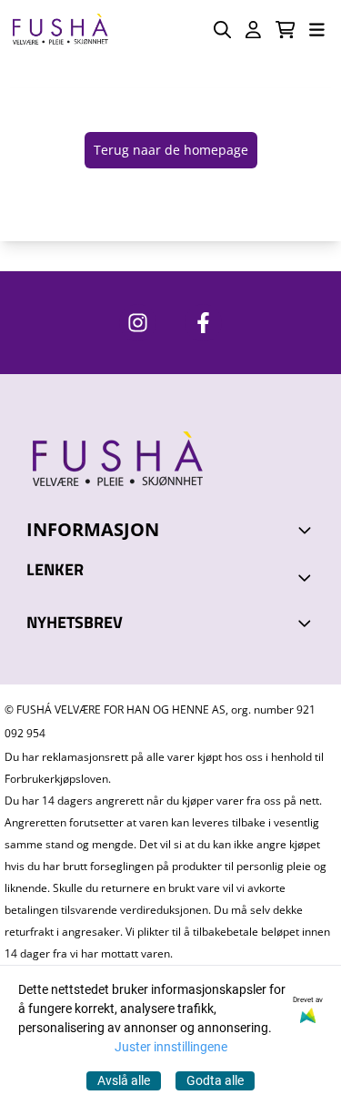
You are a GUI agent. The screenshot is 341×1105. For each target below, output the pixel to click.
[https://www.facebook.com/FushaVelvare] (203, 322)
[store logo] (60, 29)
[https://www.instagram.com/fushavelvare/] (137, 322)
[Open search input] (222, 29)
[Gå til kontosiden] (253, 30)
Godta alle (215, 1080)
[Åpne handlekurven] (285, 30)
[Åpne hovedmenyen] (317, 30)
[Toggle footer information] (307, 529)
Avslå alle (123, 1080)
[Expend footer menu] (307, 577)
